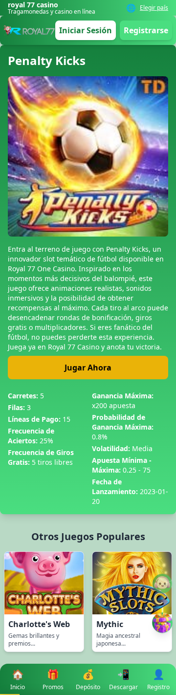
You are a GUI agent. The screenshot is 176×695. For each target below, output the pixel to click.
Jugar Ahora (88, 367)
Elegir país (154, 8)
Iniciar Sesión (85, 30)
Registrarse (146, 30)
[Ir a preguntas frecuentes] (162, 583)
